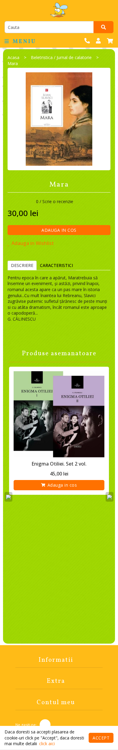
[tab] (22, 265)
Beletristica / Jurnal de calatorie (61, 57)
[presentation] (8, 496)
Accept (101, 738)
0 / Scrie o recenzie (54, 201)
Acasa (13, 57)
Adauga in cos (59, 230)
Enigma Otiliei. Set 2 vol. (59, 463)
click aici (47, 743)
